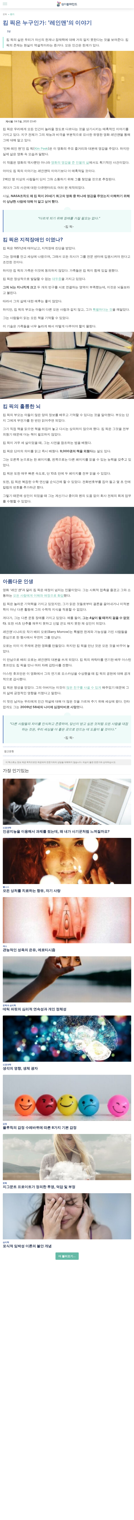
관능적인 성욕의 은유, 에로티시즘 (29, 950)
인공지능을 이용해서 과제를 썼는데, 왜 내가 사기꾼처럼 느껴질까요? (56, 831)
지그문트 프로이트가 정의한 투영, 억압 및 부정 (39, 1187)
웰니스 (6, 887)
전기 (12, 14)
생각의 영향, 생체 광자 (20, 1068)
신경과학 (7, 827)
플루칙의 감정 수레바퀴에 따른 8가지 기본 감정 (40, 1127)
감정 (5, 1123)
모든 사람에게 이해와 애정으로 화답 (38, 595)
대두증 (56, 279)
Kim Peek (41, 148)
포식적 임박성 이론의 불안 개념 (27, 1246)
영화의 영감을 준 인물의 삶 (70, 162)
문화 (5, 14)
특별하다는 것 (102, 309)
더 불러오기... (67, 1256)
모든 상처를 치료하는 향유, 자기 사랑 (32, 891)
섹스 (5, 946)
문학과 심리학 (9, 1005)
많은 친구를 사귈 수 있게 (83, 687)
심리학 (6, 1242)
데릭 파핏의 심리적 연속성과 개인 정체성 (34, 1009)
